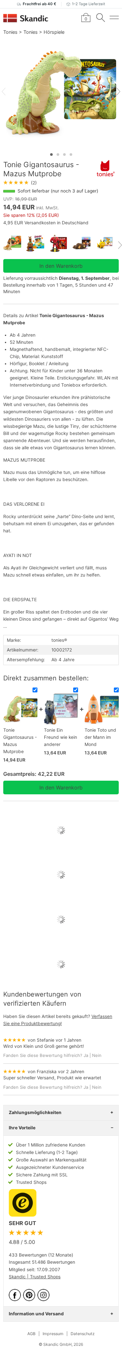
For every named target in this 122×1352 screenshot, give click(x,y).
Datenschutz (83, 1333)
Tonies (10, 32)
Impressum (53, 1333)
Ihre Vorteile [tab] (22, 1127)
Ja (86, 1055)
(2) (20, 182)
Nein (97, 1055)
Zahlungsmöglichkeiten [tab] (35, 1112)
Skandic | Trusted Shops (35, 1276)
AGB (31, 1333)
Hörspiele (54, 32)
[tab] (51, 154)
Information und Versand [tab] (36, 1313)
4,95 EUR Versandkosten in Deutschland (45, 222)
